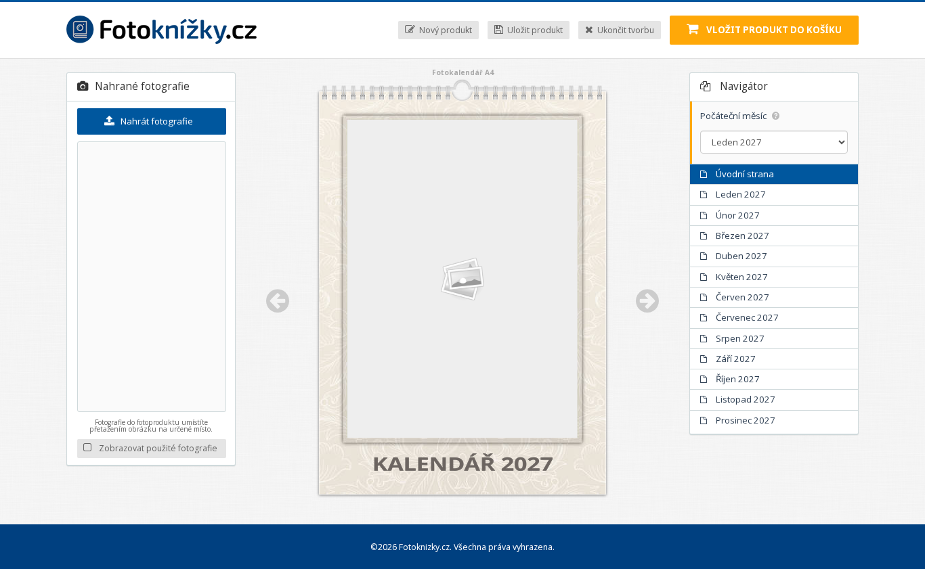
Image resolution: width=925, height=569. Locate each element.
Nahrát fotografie (156, 121)
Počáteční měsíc (734, 116)
